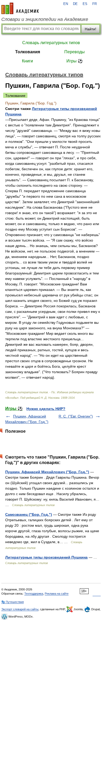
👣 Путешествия (12, 601)
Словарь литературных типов (51, 42)
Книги (27, 61)
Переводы (74, 52)
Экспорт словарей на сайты (19, 609)
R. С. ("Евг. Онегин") (76, 416)
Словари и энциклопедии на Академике (44, 19)
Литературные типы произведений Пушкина (46, 557)
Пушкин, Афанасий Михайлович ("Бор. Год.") (47, 472)
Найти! (90, 29)
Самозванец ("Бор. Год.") (28, 514)
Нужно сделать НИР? (45, 409)
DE (75, 4)
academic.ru (20, 8)
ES (85, 4)
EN (65, 4)
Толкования (27, 52)
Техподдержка (33, 593)
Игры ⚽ (74, 61)
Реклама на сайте (57, 593)
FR (94, 4)
